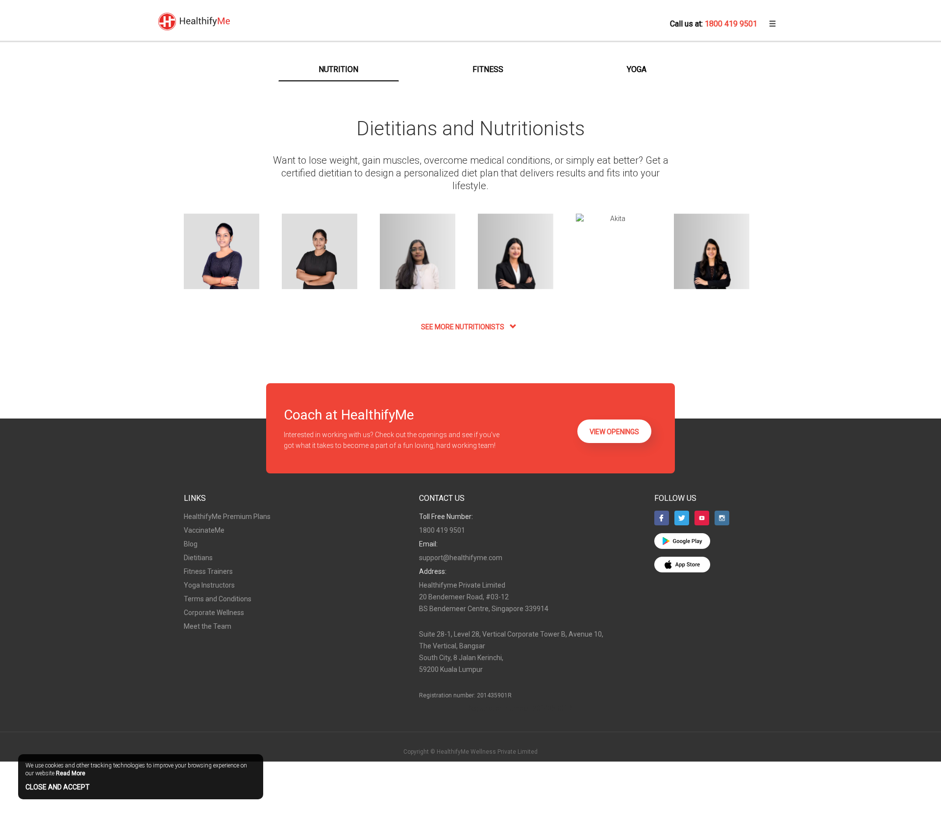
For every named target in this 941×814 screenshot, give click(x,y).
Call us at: (713, 23)
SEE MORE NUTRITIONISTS (463, 326)
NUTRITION (338, 69)
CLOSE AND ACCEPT (57, 787)
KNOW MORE (221, 259)
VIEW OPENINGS (614, 432)
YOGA (636, 69)
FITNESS (487, 69)
